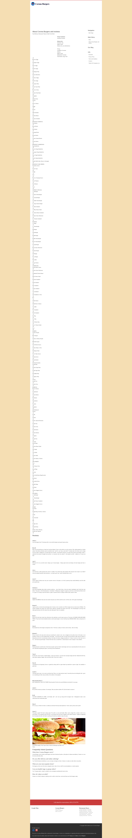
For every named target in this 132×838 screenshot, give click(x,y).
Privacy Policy (91, 56)
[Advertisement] (66, 19)
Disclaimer (91, 54)
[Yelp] (37, 830)
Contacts (90, 61)
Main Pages (91, 32)
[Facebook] (34, 830)
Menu (90, 39)
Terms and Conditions (93, 58)
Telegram (84, 835)
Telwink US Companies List (94, 63)
